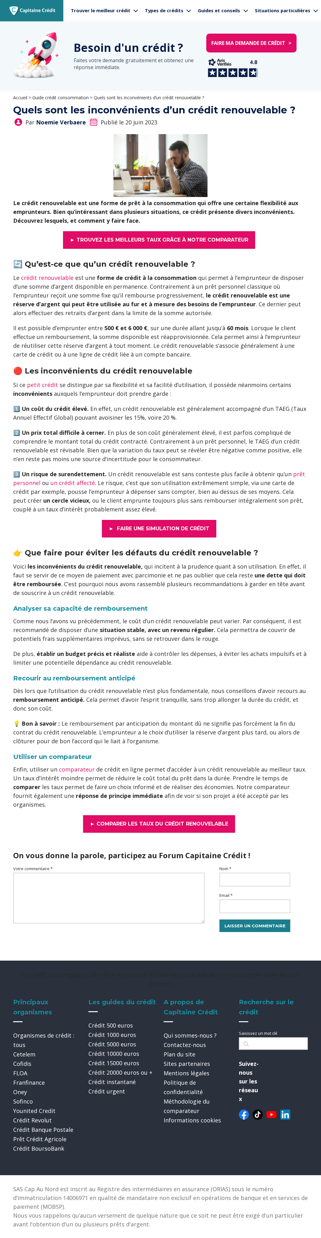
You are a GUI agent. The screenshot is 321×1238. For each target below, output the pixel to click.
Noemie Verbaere (61, 122)
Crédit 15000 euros (113, 1063)
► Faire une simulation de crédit (159, 529)
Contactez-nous (185, 1045)
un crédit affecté (72, 483)
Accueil (20, 98)
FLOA (20, 1073)
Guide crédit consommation (60, 98)
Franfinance (29, 1082)
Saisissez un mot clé (258, 1033)
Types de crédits (164, 10)
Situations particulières (282, 10)
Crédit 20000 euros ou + (120, 1072)
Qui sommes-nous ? (190, 1035)
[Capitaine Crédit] (32, 10)
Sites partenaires (187, 1063)
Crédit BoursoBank (38, 1148)
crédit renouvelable (47, 277)
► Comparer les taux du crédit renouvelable (159, 824)
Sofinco (23, 1101)
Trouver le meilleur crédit (100, 10)
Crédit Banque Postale (43, 1129)
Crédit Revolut (32, 1120)
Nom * (225, 868)
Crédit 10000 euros (113, 1053)
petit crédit (42, 385)
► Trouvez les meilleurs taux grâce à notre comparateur (159, 240)
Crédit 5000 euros (112, 1044)
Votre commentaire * (33, 868)
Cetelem (24, 1054)
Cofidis (22, 1063)
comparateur (77, 769)
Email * (226, 895)
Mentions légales (186, 1073)
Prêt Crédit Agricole (39, 1139)
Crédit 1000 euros (112, 1035)
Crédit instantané (112, 1082)
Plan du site (179, 1054)
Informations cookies (192, 1120)
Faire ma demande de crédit (251, 43)
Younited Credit (34, 1111)
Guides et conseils (219, 10)
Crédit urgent (106, 1091)
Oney (20, 1092)
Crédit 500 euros (110, 1025)
